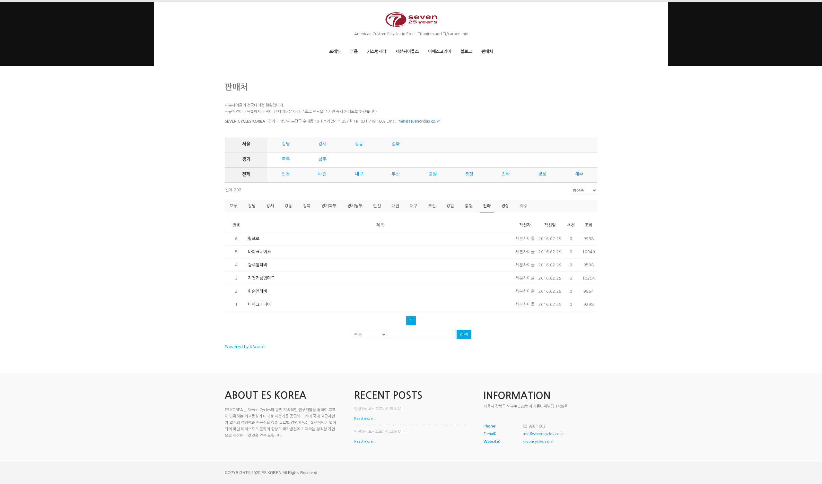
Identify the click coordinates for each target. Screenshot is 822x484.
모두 (233, 206)
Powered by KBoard (245, 347)
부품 (354, 51)
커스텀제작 (376, 51)
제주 (579, 174)
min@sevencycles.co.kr (419, 121)
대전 (322, 174)
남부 (322, 159)
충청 (469, 174)
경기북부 (329, 206)
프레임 (335, 51)
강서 (322, 144)
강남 (286, 144)
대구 (359, 174)
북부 (286, 159)
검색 (464, 334)
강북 (395, 144)
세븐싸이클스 (407, 51)
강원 (432, 174)
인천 (286, 174)
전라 (506, 174)
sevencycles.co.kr (538, 442)
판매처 (487, 51)
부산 (395, 174)
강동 (359, 144)
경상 (542, 174)
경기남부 (355, 206)
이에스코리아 (439, 51)
